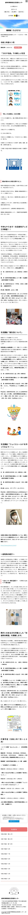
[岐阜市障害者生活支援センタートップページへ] (14, 2)
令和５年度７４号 (5, 869)
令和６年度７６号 (5, 859)
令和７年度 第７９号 (6, 844)
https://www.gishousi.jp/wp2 (8, 545)
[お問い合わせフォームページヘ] (14, 815)
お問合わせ (15, 6)
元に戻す (14, 12)
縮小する (7, 12)
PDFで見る (17, 47)
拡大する (21, 12)
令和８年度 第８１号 (6, 834)
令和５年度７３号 (5, 874)
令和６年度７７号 (5, 854)
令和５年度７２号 (5, 878)
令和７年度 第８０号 (6, 839)
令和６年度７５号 (5, 864)
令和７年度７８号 (5, 849)
